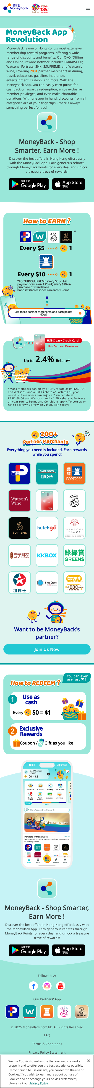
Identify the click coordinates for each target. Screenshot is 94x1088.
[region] (47, 1071)
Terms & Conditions (47, 1044)
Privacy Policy (38, 1083)
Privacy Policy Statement (47, 1052)
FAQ (47, 1035)
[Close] (89, 1061)
